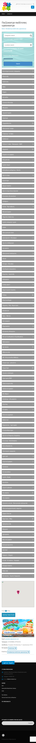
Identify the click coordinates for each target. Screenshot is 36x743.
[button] (33, 4)
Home (3, 28)
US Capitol (20, 48)
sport (11, 39)
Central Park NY (8, 51)
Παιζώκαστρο (7, 635)
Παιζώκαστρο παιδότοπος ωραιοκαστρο (16, 28)
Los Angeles (13, 48)
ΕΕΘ (2, 685)
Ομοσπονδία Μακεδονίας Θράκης (9, 688)
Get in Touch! (8, 662)
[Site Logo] (6, 6)
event (20, 39)
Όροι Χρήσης (4, 694)
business (16, 39)
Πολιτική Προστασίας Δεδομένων (9, 697)
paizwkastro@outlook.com (12, 639)
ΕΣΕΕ (3, 691)
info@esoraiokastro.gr (27, 4)
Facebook (3, 735)
